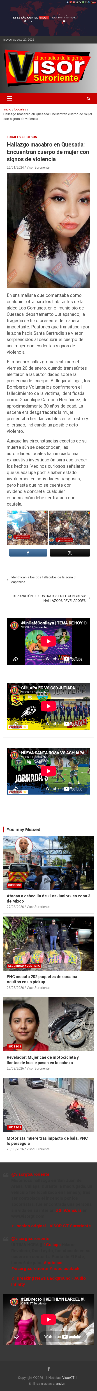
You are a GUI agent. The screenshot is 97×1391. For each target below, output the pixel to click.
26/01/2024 (15, 167)
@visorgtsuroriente (30, 1174)
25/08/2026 (15, 1068)
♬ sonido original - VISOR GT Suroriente (51, 1225)
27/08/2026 (15, 907)
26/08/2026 (15, 988)
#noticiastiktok (64, 1268)
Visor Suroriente (38, 167)
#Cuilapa (52, 1244)
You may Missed (23, 829)
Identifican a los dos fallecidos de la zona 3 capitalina (43, 579)
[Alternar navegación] (9, 98)
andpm (61, 1384)
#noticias (53, 1262)
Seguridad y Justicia (24, 965)
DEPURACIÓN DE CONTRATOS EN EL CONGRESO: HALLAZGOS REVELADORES (49, 598)
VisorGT (68, 1378)
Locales (14, 137)
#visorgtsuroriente (29, 1268)
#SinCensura (68, 1210)
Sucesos (29, 137)
